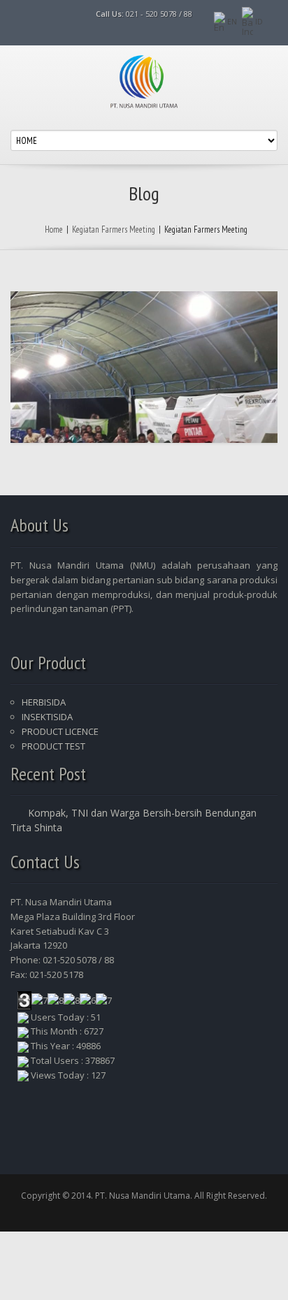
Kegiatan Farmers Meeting (113, 229)
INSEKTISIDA (47, 716)
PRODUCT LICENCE (60, 731)
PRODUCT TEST (53, 746)
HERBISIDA (44, 702)
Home (54, 229)
